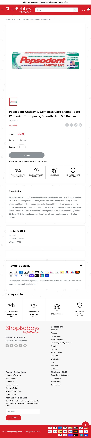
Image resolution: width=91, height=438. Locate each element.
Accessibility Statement (60, 375)
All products (16, 19)
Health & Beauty (11, 378)
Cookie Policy (56, 378)
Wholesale (55, 359)
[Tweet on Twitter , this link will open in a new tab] (76, 125)
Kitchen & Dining (12, 388)
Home (8, 19)
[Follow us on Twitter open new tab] (16, 345)
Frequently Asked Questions (61, 343)
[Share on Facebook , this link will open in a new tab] (67, 125)
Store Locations (57, 340)
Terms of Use (56, 385)
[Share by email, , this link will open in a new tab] (80, 125)
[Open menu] (2, 10)
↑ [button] (85, 425)
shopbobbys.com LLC (16, 431)
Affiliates (54, 366)
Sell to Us (54, 369)
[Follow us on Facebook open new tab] (11, 345)
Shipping (54, 346)
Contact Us (55, 356)
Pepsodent (13, 125)
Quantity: (12, 147)
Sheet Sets (10, 381)
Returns (54, 349)
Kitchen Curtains (12, 385)
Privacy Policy (56, 381)
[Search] (75, 10)
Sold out (27, 155)
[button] (88, 10)
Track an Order (56, 353)
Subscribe (13, 418)
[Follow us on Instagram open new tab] (7, 345)
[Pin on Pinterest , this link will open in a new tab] (71, 125)
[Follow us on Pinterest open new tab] (20, 345)
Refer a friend (56, 336)
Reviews (54, 333)
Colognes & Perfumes (13, 375)
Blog (52, 362)
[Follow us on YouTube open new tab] (25, 345)
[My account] (83, 10)
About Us (54, 330)
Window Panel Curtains (14, 391)
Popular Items (11, 395)
